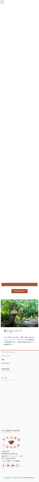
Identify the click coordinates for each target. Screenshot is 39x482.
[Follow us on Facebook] (4, 466)
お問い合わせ (6, 363)
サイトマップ (6, 356)
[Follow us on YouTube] (13, 466)
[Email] (8, 466)
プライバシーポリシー (9, 352)
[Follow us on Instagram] (17, 466)
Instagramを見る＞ (20, 291)
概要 (3, 359)
